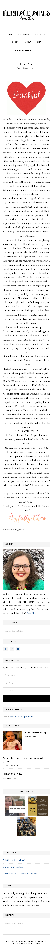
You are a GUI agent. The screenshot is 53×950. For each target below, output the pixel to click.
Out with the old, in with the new (19, 873)
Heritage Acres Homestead (26, 15)
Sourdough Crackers (13, 866)
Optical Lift (29, 943)
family (21, 529)
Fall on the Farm (12, 774)
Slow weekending (35, 732)
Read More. (31, 613)
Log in (37, 943)
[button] (38, 48)
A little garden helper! (14, 860)
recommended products (21, 716)
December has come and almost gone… (23, 759)
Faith (15, 529)
